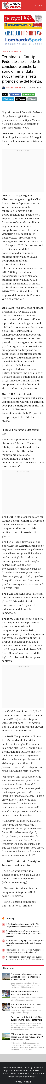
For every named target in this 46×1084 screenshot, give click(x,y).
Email (33, 99)
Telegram (9, 99)
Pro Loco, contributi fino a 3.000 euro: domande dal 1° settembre (26, 1018)
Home (5, 51)
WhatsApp (29, 94)
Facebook (16, 94)
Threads (22, 99)
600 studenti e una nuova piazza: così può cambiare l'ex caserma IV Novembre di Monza (27, 1037)
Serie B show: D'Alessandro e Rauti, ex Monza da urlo (24, 993)
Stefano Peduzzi (13, 87)
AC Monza (16, 51)
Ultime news (8, 968)
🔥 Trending (8, 918)
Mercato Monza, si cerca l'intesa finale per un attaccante (26, 1006)
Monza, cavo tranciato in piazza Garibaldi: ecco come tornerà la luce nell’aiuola (26, 976)
